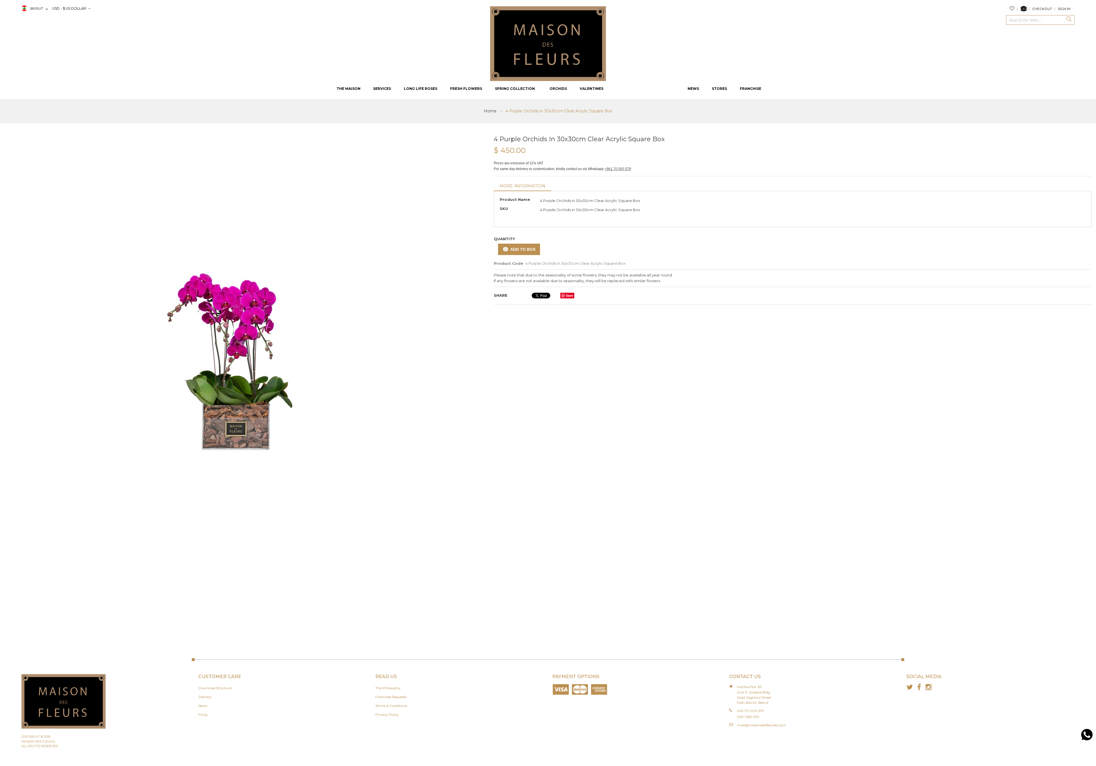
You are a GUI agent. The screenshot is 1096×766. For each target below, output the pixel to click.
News (202, 706)
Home (491, 111)
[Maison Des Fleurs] (548, 43)
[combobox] (1034, 20)
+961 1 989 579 (747, 717)
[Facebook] (919, 687)
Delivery (205, 697)
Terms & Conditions (391, 706)
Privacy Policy (387, 714)
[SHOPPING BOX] (1024, 9)
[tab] (522, 186)
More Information (522, 186)
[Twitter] (909, 687)
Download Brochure (215, 688)
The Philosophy (388, 688)
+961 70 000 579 (618, 169)
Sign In (1064, 9)
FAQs (202, 714)
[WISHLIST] (1013, 8)
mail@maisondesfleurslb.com (761, 725)
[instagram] (928, 687)
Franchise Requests (390, 697)
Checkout (1042, 9)
